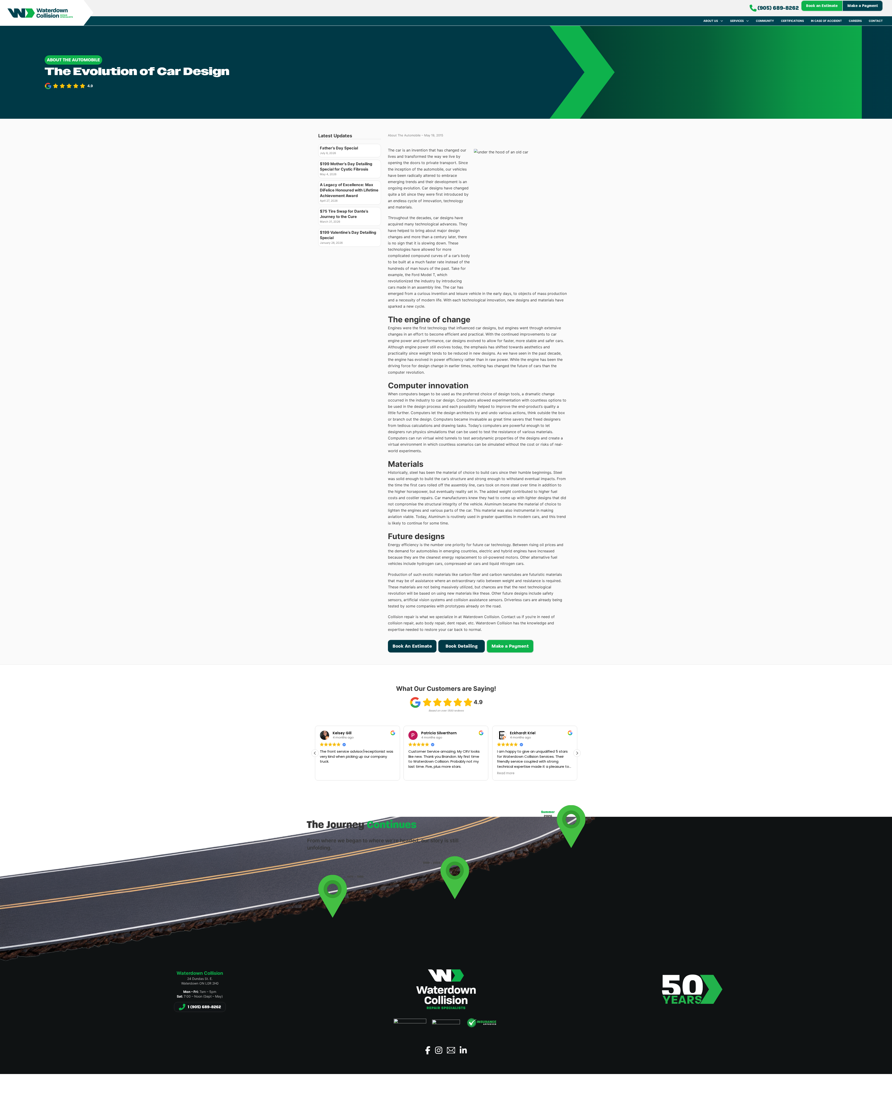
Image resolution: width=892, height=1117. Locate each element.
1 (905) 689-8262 (204, 1006)
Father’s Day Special (339, 148)
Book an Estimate (822, 5)
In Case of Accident (826, 21)
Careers (855, 21)
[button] (577, 753)
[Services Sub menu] (747, 21)
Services (737, 21)
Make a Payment (862, 5)
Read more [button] (417, 773)
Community (765, 21)
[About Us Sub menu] (721, 21)
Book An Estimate (412, 646)
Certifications (792, 21)
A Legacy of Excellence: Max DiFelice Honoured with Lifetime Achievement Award (349, 190)
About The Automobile (73, 60)
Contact (876, 21)
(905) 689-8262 (778, 8)
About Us (710, 21)
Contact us (511, 616)
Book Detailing (462, 646)
